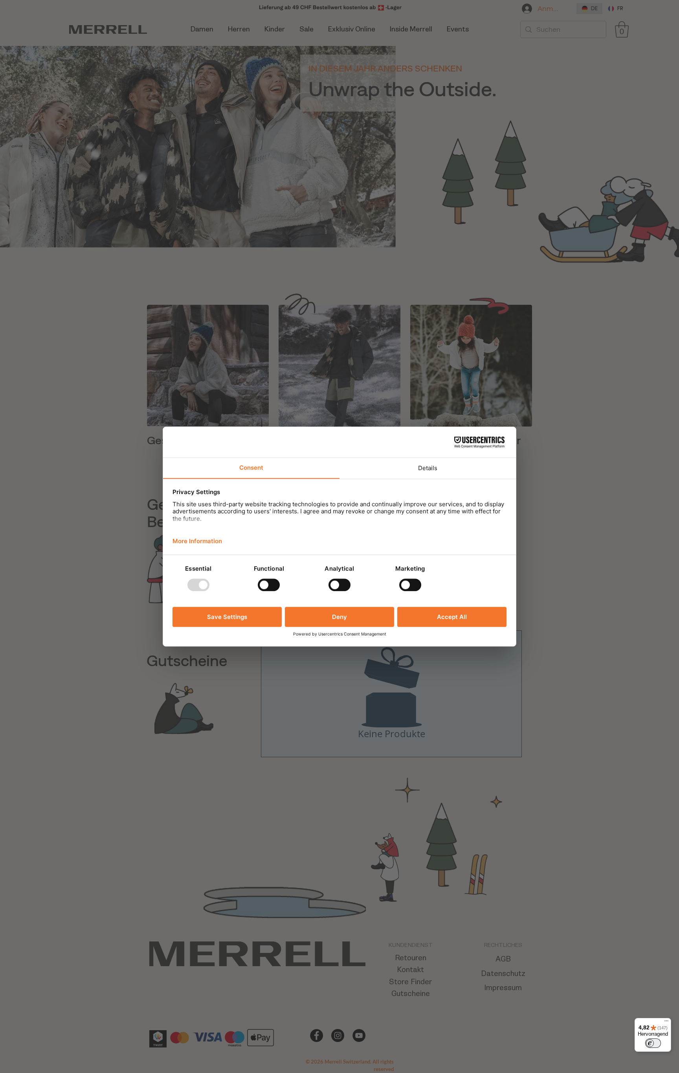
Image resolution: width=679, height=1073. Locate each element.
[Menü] (666, 1022)
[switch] (653, 1043)
